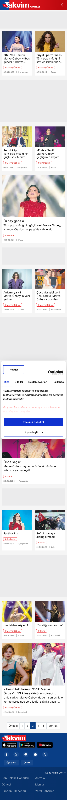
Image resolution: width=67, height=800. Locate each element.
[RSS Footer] (45, 754)
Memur (39, 784)
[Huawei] (45, 745)
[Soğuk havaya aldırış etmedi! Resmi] (50, 520)
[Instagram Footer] (35, 754)
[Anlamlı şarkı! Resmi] (17, 279)
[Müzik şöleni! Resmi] (50, 136)
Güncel (6, 784)
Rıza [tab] (6, 381)
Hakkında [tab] (58, 381)
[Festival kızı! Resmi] (17, 520)
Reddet (13, 369)
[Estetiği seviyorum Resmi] (50, 611)
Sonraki (53, 725)
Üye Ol (27, 762)
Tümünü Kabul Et (33, 422)
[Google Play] (27, 745)
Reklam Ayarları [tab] (37, 381)
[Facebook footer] (6, 754)
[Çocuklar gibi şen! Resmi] (50, 279)
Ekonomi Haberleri (14, 791)
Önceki (13, 725)
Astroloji (40, 778)
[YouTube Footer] (26, 754)
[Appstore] (9, 745)
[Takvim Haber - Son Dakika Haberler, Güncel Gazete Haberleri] (14, 738)
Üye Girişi (11, 762)
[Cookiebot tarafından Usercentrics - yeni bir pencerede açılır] (48, 372)
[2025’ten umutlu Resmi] (17, 41)
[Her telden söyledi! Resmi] (17, 611)
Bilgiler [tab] (18, 381)
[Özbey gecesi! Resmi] (33, 196)
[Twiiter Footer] (16, 754)
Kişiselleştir (32, 432)
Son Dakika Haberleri (15, 778)
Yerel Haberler (44, 791)
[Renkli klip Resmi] (17, 136)
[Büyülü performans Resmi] (50, 41)
